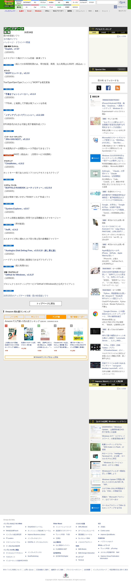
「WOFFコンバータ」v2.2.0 (16, 73)
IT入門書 (56, 317)
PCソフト (35, 317)
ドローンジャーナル (13, 542)
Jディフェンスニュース (86, 531)
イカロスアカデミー (85, 542)
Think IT (9, 527)
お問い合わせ (29, 570)
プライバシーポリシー (73, 570)
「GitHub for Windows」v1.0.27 (18, 275)
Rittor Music (57, 524)
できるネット (10, 557)
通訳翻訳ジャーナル (85, 534)
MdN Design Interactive (86, 553)
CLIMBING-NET (61, 549)
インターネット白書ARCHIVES (17, 561)
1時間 (94, 32)
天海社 (103, 527)
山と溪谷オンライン (63, 545)
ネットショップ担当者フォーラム (39, 531)
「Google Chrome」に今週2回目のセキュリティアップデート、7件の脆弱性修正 (113, 313)
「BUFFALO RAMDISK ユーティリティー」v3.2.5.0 (27, 188)
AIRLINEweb (82, 527)
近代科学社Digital (62, 556)
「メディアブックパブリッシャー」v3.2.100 (23, 115)
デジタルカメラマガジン (14, 553)
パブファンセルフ (107, 541)
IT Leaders (9, 538)
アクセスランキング (103, 29)
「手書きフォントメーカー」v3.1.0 (19, 94)
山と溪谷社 (57, 542)
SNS (90, 11)
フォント (105, 11)
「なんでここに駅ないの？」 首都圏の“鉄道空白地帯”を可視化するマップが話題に (114, 124)
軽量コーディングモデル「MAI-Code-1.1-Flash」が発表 (113, 447)
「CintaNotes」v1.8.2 (13, 163)
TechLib (81, 560)
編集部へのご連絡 (57, 570)
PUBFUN (101, 538)
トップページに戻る (45, 303)
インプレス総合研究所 (13, 534)
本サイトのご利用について (12, 570)
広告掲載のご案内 (42, 570)
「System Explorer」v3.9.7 (16, 209)
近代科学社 (57, 553)
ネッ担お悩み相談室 (13, 546)
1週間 (113, 32)
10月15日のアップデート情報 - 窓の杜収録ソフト (26, 296)
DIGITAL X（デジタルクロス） (38, 542)
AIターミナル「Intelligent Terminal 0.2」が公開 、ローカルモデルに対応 (113, 456)
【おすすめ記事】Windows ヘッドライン (110, 421)
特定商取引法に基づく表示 (119, 570)
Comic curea (105, 531)
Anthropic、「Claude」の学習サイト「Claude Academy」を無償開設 (113, 173)
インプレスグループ (100, 570)
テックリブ (79, 557)
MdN (77, 546)
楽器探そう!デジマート (64, 531)
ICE (99, 524)
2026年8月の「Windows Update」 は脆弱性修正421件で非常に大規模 (113, 429)
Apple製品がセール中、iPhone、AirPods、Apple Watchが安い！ (112, 253)
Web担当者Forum (12, 531)
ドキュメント (80, 11)
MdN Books (82, 549)
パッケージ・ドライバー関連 (16, 42)
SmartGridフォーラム (35, 527)
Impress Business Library (36, 534)
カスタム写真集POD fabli (110, 552)
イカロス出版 (80, 524)
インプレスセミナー (35, 538)
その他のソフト (10, 39)
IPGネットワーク (104, 545)
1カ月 (123, 32)
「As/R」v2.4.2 (10, 230)
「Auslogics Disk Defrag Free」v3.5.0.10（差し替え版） (30, 250)
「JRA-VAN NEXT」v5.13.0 (16, 139)
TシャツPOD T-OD (63, 534)
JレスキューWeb (84, 538)
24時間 (103, 32)
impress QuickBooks (108, 534)
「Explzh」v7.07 (11, 49)
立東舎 (58, 538)
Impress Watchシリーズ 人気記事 (109, 381)
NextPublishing (33, 556)
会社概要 (87, 570)
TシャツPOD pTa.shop (109, 548)
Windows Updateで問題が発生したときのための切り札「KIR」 (113, 481)
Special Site (100, 69)
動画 (96, 11)
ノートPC (14, 317)
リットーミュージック (63, 527)
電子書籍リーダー (77, 317)
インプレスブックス (35, 552)
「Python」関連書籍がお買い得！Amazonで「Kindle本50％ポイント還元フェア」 (114, 295)
